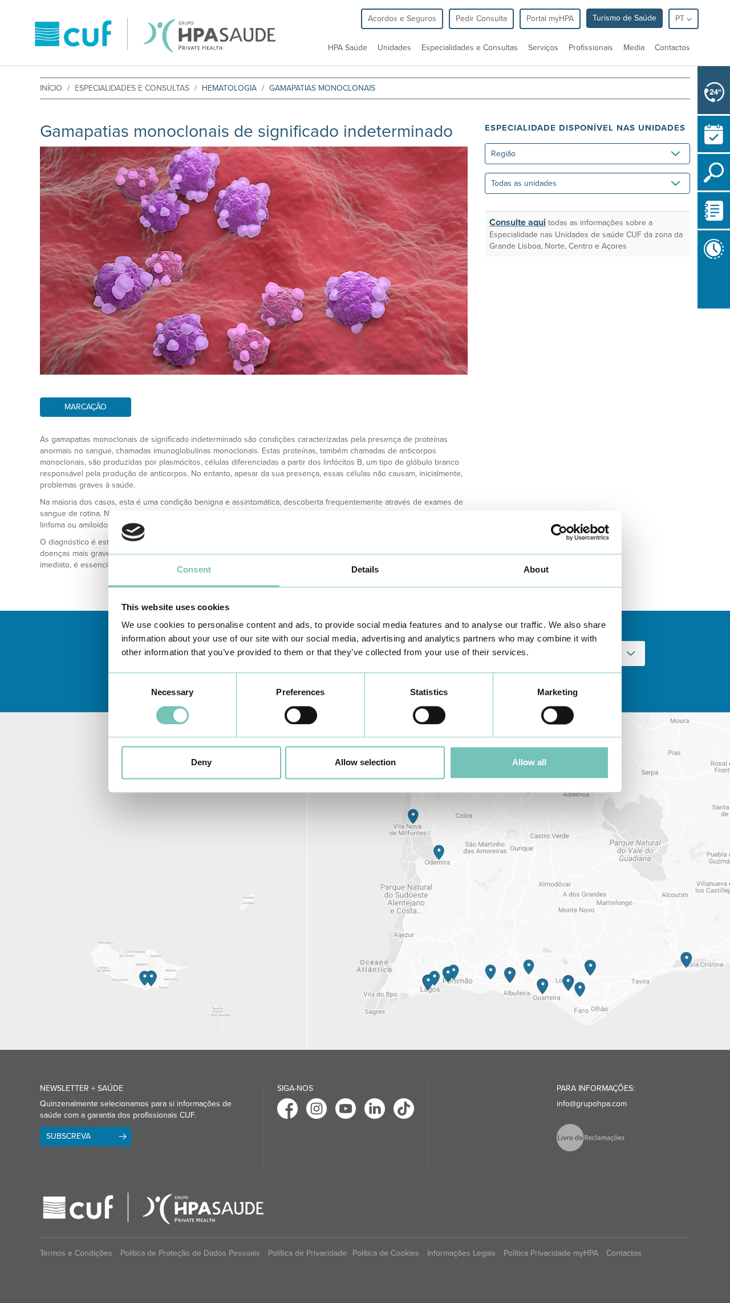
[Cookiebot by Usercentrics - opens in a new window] (559, 532)
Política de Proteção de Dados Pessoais (190, 1253)
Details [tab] (365, 570)
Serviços (543, 47)
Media (633, 47)
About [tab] (536, 570)
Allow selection (365, 763)
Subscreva (68, 1136)
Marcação (85, 407)
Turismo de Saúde (624, 18)
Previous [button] (700, 310)
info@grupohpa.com (592, 1104)
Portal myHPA (550, 18)
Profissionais (591, 47)
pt (681, 18)
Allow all (529, 763)
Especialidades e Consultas (469, 47)
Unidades (394, 47)
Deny (201, 763)
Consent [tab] (194, 570)
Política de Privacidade (307, 1253)
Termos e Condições (76, 1253)
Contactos (672, 47)
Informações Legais (461, 1253)
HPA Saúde (347, 47)
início (51, 88)
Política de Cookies (385, 1253)
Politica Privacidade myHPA (551, 1253)
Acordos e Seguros (402, 18)
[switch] (301, 715)
